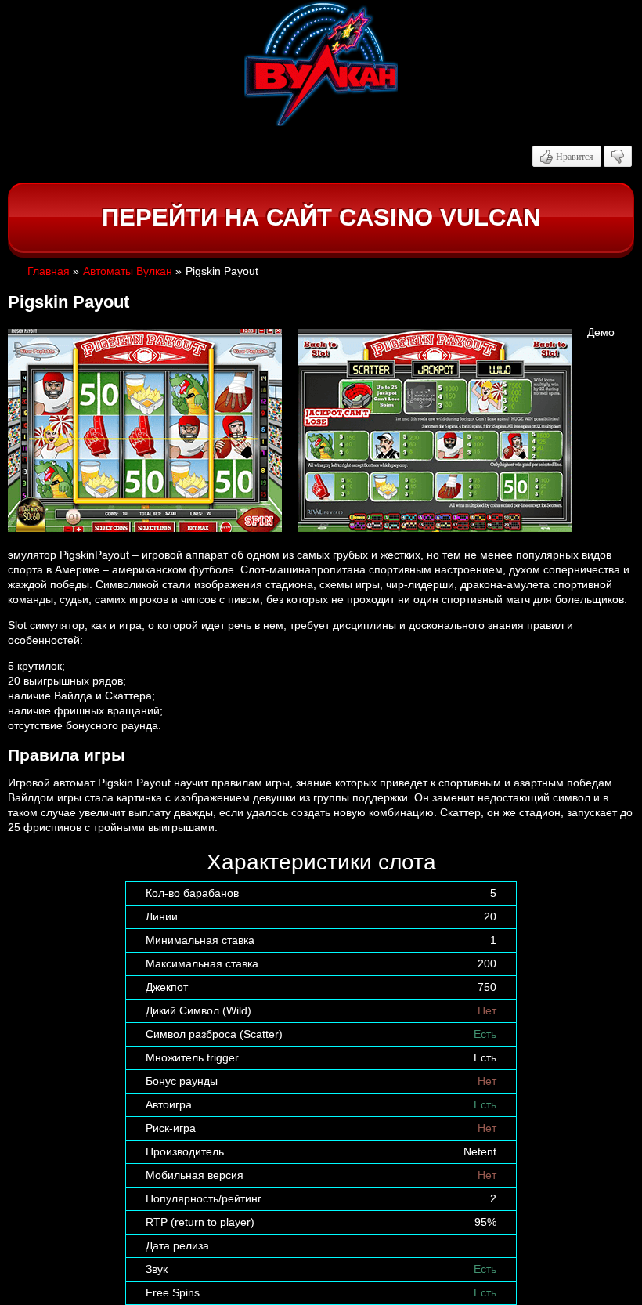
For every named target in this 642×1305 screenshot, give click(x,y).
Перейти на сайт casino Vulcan (321, 217)
